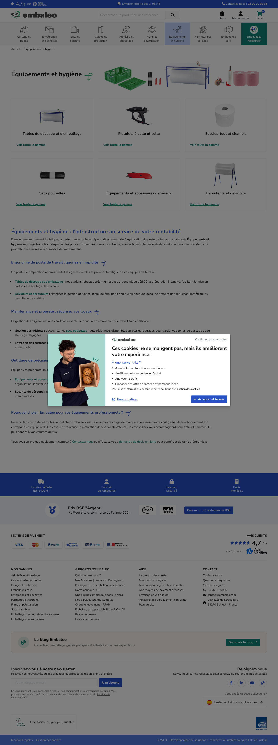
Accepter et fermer (211, 399)
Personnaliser (127, 399)
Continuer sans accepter (211, 339)
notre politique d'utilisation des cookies (177, 389)
